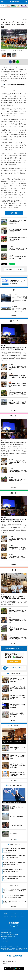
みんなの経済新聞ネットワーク (14, 956)
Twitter (16, 926)
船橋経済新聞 (14, 2)
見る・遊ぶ (13, 5)
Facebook (12, 926)
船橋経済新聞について (7, 932)
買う (18, 5)
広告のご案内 (5, 941)
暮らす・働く (24, 5)
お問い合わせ (5, 938)
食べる (8, 5)
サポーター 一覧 (14, 661)
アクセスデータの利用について (8, 936)
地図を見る (14, 213)
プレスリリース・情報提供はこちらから (10, 934)
